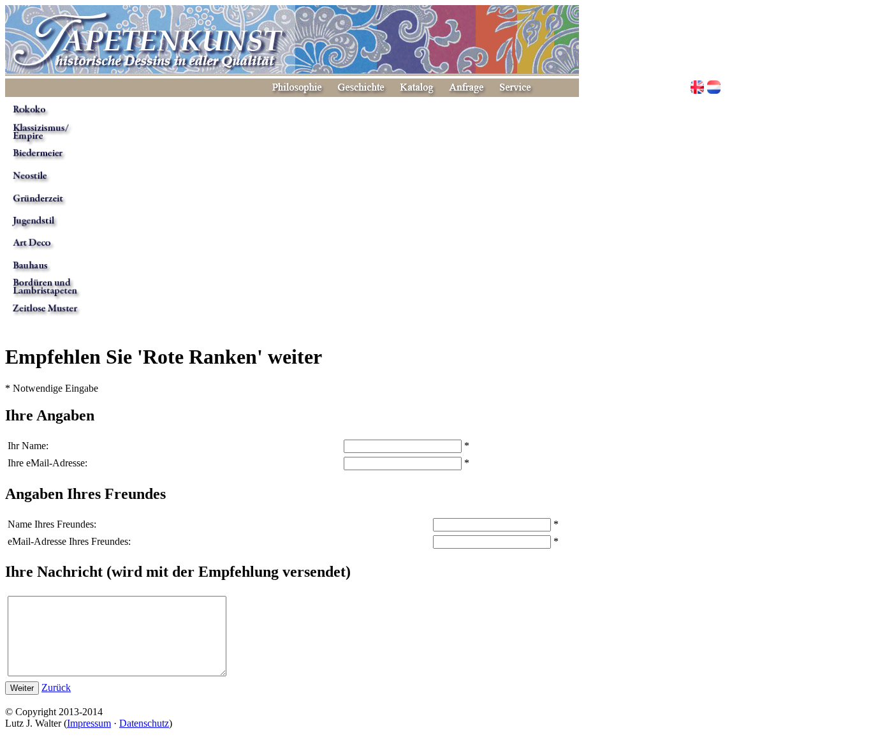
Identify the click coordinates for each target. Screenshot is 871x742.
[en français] (714, 88)
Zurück (56, 687)
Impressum (89, 723)
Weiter (22, 688)
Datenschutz (144, 723)
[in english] (697, 88)
